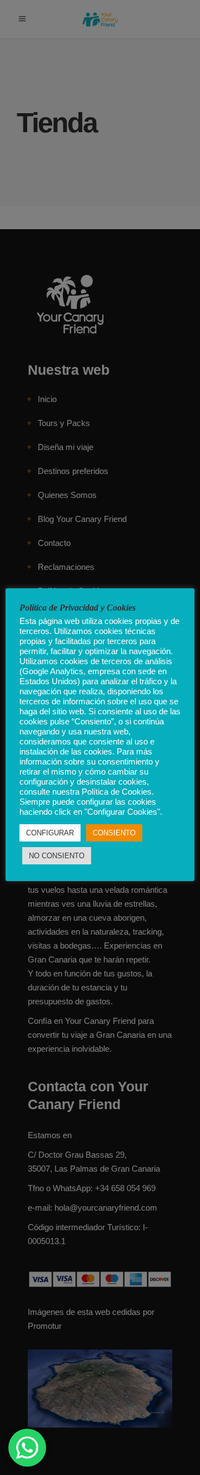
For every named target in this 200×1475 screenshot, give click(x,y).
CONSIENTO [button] (114, 833)
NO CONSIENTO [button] (56, 856)
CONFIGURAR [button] (50, 833)
